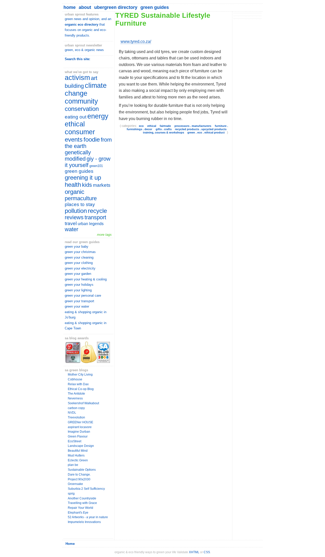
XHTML (194, 552)
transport (95, 217)
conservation (82, 108)
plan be (73, 465)
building (74, 86)
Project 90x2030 (79, 479)
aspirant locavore (80, 427)
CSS (207, 552)
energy (97, 116)
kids (87, 185)
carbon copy (76, 408)
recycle (97, 210)
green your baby (76, 246)
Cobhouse (75, 379)
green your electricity (80, 268)
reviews (74, 217)
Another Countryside (82, 498)
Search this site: (77, 59)
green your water (77, 306)
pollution (76, 210)
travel (71, 223)
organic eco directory (81, 24)
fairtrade (165, 125)
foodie (92, 139)
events (74, 139)
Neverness (75, 398)
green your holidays (79, 284)
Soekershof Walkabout (83, 403)
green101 (96, 166)
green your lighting (78, 290)
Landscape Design (81, 446)
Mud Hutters (76, 455)
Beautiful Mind (78, 450)
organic (74, 191)
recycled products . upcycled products (200, 129)
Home (70, 544)
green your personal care (83, 295)
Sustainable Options (82, 469)
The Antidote (76, 393)
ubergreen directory (115, 7)
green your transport (79, 301)
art (94, 78)
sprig (71, 493)
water (71, 229)
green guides (154, 7)
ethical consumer (80, 128)
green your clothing (79, 263)
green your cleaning (79, 257)
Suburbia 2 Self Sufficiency (86, 489)
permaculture (81, 198)
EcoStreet (74, 441)
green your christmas (80, 252)
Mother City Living (80, 374)
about (85, 7)
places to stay (80, 204)
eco (141, 125)
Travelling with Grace (82, 503)
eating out (75, 117)
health (73, 184)
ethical (151, 125)
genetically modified (78, 155)
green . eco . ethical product (206, 132)
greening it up (83, 177)
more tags (104, 235)
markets (101, 185)
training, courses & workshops (163, 132)
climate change (86, 89)
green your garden (78, 274)
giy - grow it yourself (87, 162)
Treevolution (76, 417)
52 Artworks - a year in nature (88, 517)
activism (77, 77)
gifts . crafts (164, 129)
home (69, 7)
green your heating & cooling (86, 279)
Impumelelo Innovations (84, 522)
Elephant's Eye (78, 512)
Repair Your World (80, 508)
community (81, 101)
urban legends (91, 223)
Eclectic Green (78, 460)
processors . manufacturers (192, 125)
